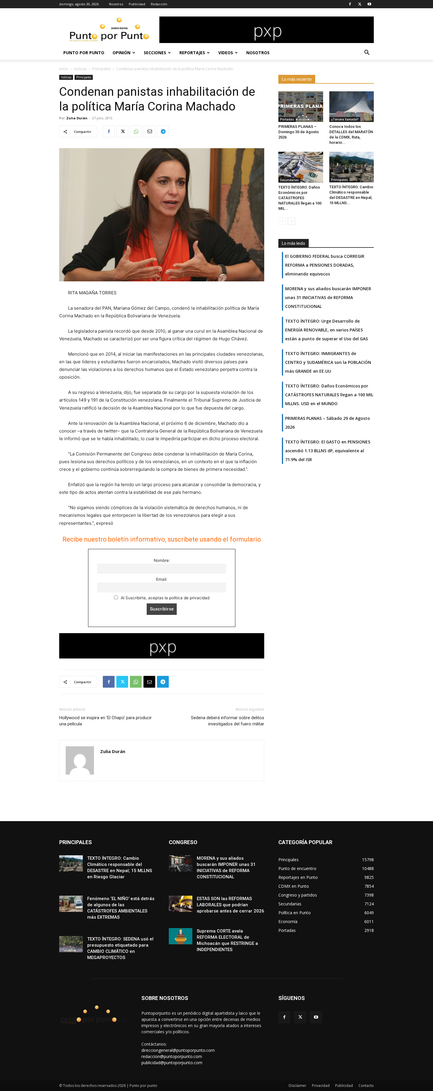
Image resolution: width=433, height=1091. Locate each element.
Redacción (159, 4)
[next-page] (291, 221)
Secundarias (289, 180)
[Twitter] (359, 4)
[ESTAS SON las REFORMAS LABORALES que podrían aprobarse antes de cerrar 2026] (180, 904)
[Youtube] (369, 4)
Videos (225, 52)
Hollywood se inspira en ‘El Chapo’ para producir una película (105, 721)
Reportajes (192, 52)
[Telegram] (163, 131)
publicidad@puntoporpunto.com (171, 1062)
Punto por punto (83, 52)
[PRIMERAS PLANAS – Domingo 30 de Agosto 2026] (300, 106)
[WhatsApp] (136, 131)
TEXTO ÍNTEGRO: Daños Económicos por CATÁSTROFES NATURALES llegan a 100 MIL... (299, 198)
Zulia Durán (76, 118)
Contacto (366, 1085)
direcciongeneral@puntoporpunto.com (178, 1050)
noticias (80, 68)
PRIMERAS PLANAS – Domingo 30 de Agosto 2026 (298, 131)
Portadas (287, 119)
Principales (101, 68)
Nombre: (162, 560)
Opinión (121, 52)
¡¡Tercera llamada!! (344, 119)
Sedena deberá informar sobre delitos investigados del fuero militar (227, 721)
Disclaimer (297, 1085)
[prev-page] (282, 221)
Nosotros (116, 4)
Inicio (63, 68)
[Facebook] (350, 4)
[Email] (149, 131)
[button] (367, 53)
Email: (161, 579)
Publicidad (137, 4)
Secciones (155, 52)
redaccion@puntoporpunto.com (171, 1056)
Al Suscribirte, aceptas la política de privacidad (164, 597)
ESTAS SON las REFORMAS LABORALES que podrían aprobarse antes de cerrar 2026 (230, 905)
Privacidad (321, 1085)
